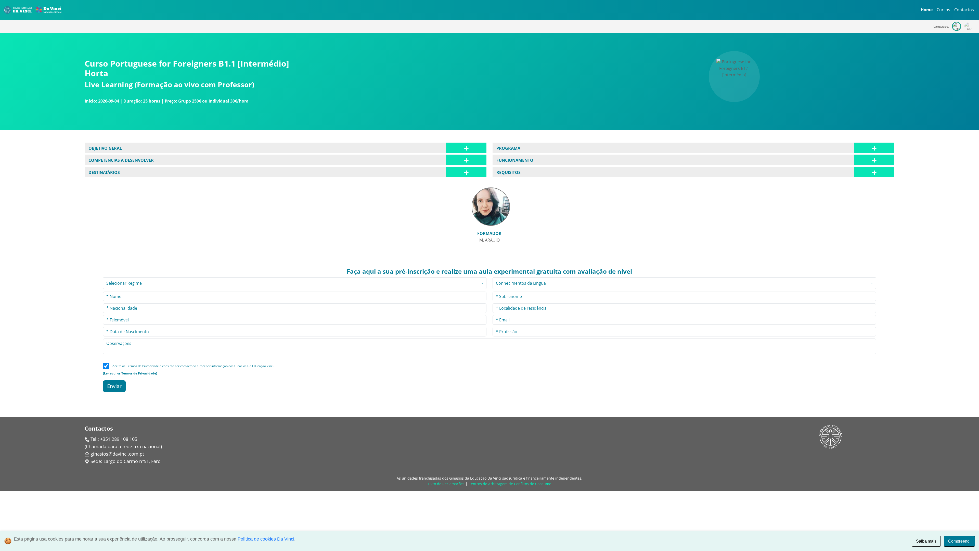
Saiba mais (926, 541)
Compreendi (959, 541)
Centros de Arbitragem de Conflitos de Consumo (510, 483)
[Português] (956, 26)
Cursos (943, 9)
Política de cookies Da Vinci (266, 539)
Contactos (964, 9)
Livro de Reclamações (446, 483)
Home (927, 9)
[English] (968, 26)
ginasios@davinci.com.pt (117, 454)
